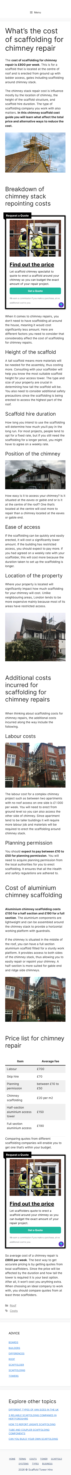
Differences (16, 1353)
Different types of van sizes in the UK (34, 1409)
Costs (14, 1311)
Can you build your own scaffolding (33, 1439)
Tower (44, 1459)
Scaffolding (17, 1370)
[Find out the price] (35, 239)
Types (35, 1463)
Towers (14, 1376)
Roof (13, 1305)
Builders (14, 1348)
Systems (24, 1463)
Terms (22, 1459)
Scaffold (56, 1459)
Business (47, 1463)
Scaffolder (16, 1364)
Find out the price (32, 264)
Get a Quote (35, 291)
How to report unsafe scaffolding (32, 1424)
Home (12, 1459)
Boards (13, 1342)
